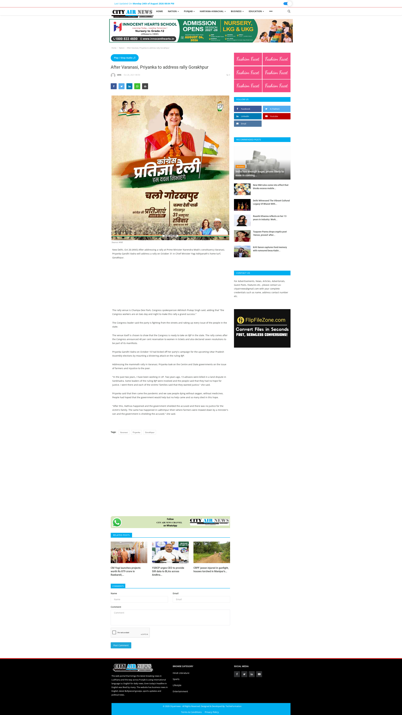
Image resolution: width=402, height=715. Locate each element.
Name (114, 593)
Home (159, 11)
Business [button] (236, 11)
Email (176, 593)
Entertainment (180, 691)
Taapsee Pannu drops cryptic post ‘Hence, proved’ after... (270, 233)
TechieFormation (234, 706)
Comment (116, 606)
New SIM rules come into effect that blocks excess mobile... (270, 187)
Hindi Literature (181, 672)
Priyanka (136, 432)
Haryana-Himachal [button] (212, 11)
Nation (122, 48)
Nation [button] (172, 11)
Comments (118, 586)
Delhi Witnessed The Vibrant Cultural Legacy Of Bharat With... (271, 202)
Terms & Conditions (191, 712)
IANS (119, 75)
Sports (176, 679)
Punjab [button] (188, 11)
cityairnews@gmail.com (246, 288)
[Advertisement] (170, 286)
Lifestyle (177, 685)
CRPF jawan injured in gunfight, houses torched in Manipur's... (211, 569)
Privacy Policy (212, 712)
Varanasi (124, 432)
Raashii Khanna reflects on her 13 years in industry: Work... (269, 218)
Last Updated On (144, 3)
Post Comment (121, 645)
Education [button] (255, 11)
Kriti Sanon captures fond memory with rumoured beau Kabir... (270, 249)
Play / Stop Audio (123, 57)
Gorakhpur (150, 432)
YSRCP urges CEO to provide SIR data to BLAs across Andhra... (168, 571)
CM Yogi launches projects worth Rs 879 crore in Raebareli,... (126, 571)
